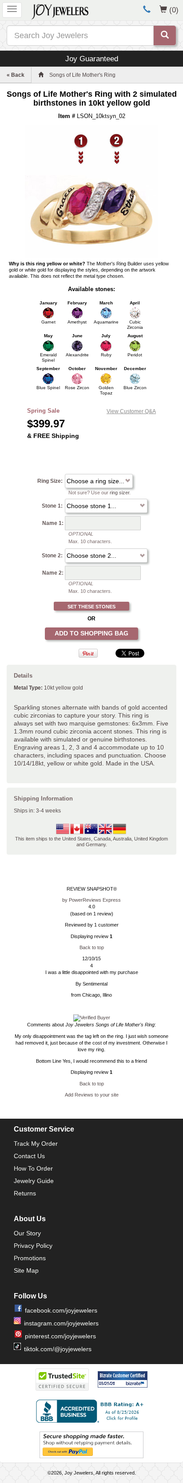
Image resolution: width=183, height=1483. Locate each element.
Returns (25, 1193)
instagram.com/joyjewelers (61, 1323)
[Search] (164, 35)
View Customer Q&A (131, 411)
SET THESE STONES (91, 606)
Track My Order (36, 1143)
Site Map (26, 1270)
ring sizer (119, 492)
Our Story (27, 1233)
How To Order (33, 1168)
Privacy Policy (33, 1245)
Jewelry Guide (34, 1180)
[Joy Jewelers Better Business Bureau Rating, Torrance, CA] (91, 1411)
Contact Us (29, 1156)
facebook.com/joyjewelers (61, 1310)
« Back (15, 75)
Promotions (30, 1258)
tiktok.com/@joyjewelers (58, 1349)
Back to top (92, 947)
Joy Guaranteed (91, 58)
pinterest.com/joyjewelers (60, 1336)
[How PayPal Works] (91, 1444)
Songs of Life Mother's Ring (82, 75)
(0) (174, 9)
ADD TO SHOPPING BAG (91, 633)
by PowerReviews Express (91, 900)
